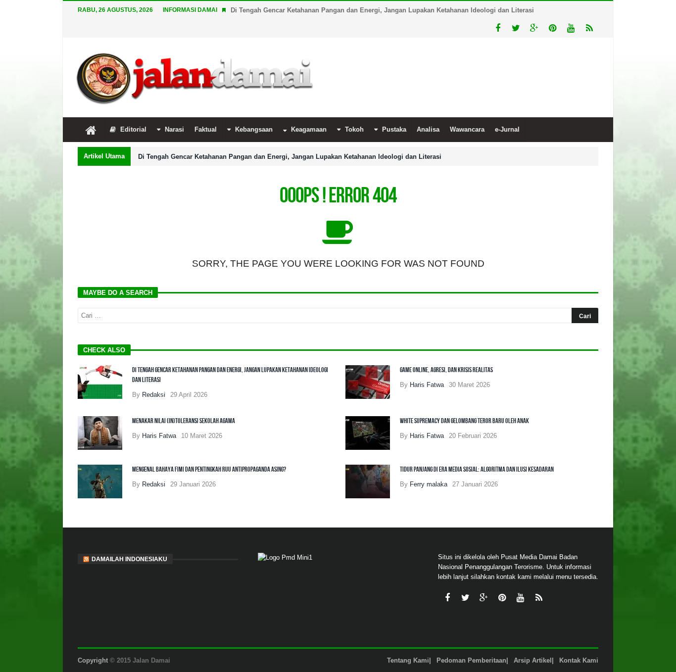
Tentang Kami (408, 660)
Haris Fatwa (427, 384)
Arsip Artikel (533, 660)
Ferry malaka (428, 484)
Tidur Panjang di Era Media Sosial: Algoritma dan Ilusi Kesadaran (477, 469)
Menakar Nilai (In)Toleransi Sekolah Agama (183, 421)
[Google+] (534, 28)
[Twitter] (516, 28)
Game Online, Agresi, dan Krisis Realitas (446, 370)
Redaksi (153, 394)
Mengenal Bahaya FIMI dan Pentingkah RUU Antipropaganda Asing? (209, 469)
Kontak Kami (578, 660)
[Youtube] (571, 28)
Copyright (93, 660)
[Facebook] (497, 28)
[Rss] (589, 28)
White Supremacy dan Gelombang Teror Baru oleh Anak (464, 421)
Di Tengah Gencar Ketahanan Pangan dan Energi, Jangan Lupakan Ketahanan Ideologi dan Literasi (382, 10)
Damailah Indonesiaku (129, 559)
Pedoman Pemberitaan (471, 660)
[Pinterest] (552, 28)
